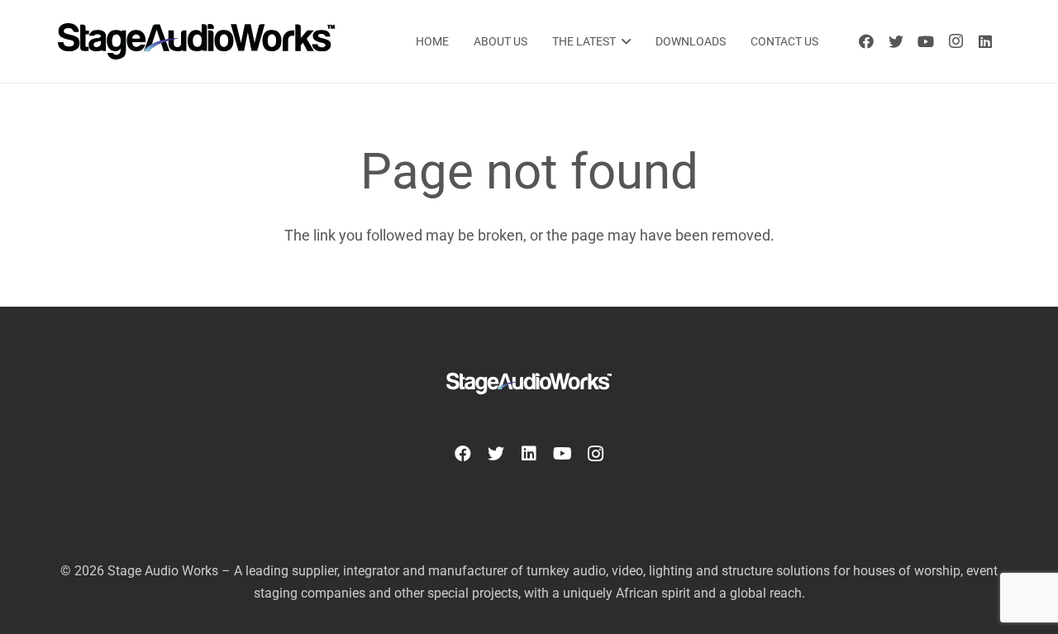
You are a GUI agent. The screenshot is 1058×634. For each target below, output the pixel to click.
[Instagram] (955, 41)
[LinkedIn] (985, 41)
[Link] (196, 41)
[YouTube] (926, 41)
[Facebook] (866, 41)
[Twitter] (896, 41)
